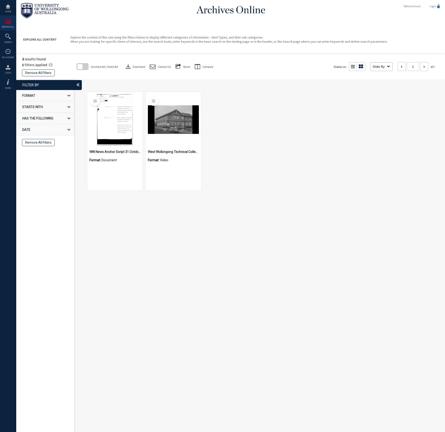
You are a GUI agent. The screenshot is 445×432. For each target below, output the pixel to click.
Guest (417, 6)
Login (8, 72)
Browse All (8, 26)
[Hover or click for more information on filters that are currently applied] (51, 64)
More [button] (8, 88)
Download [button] (135, 66)
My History (8, 57)
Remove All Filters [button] (38, 73)
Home (8, 11)
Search (8, 42)
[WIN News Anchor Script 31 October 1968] (114, 119)
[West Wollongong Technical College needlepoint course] (173, 119)
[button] (160, 67)
